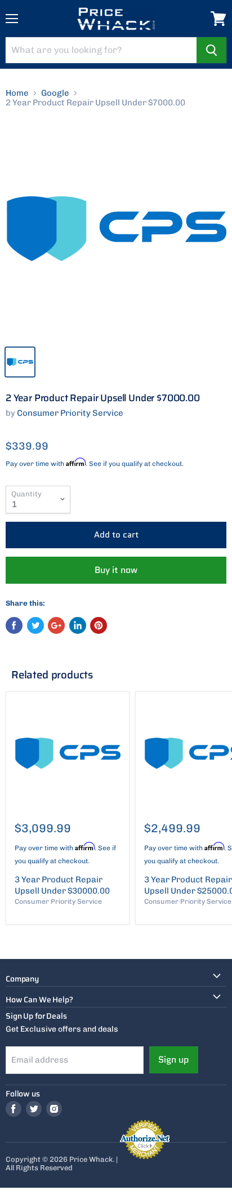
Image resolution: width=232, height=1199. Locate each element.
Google (55, 93)
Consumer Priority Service (70, 413)
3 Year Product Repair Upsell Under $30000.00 (62, 885)
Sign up (173, 1059)
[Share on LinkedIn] (77, 625)
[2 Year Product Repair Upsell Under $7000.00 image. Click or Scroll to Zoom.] (116, 228)
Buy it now (116, 569)
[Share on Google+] (56, 625)
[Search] (211, 50)
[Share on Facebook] (14, 625)
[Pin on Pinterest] (98, 625)
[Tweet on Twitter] (35, 625)
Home (17, 93)
